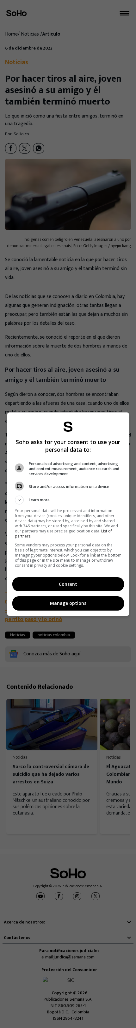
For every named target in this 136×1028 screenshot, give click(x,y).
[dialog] (68, 514)
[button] (68, 500)
